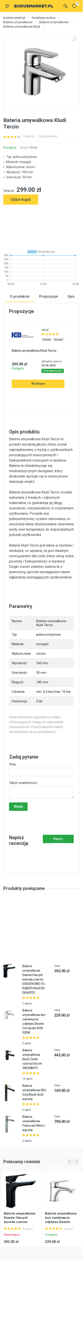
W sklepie (38, 383)
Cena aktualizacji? (52, 371)
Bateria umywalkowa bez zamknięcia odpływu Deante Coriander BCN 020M (61, 1219)
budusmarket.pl (14, 17)
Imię (12, 764)
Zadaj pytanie (47, 136)
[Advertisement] (41, 225)
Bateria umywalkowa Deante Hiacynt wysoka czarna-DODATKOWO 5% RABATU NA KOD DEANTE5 (33, 979)
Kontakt (47, 339)
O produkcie (19, 296)
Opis (71, 296)
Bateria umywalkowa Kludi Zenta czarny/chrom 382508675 (32, 1059)
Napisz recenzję (58, 840)
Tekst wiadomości (23, 783)
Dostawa (58, 339)
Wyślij (18, 806)
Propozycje (48, 296)
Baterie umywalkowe (18, 22)
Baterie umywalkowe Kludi (21, 26)
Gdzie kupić (21, 199)
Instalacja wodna (43, 17)
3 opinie (28, 136)
